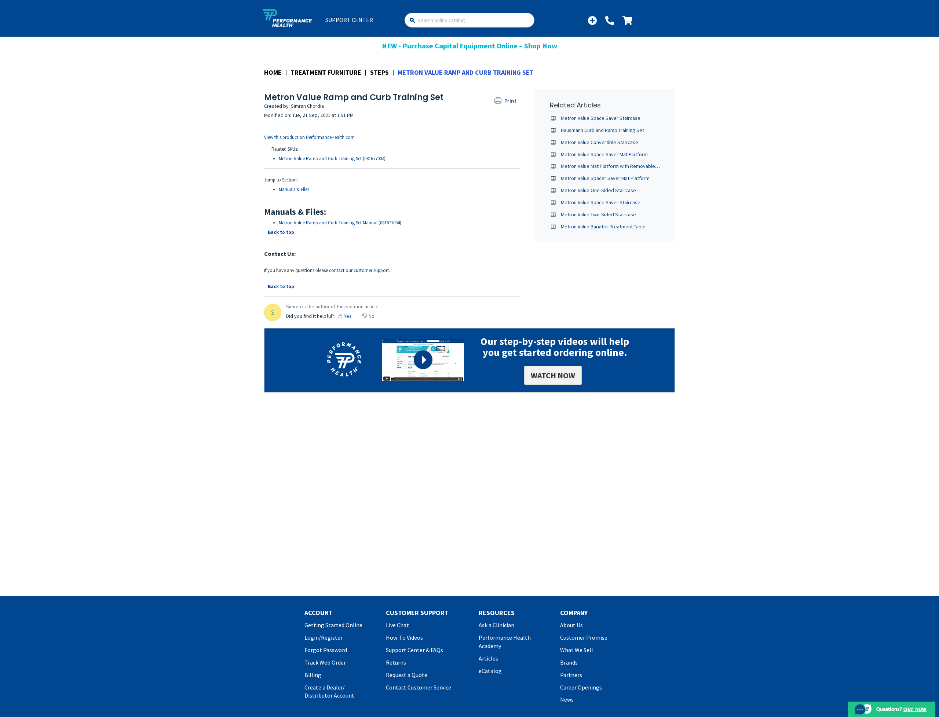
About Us (571, 625)
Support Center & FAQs (414, 650)
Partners (571, 675)
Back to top (281, 232)
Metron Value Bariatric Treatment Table (603, 226)
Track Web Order (325, 662)
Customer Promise (583, 637)
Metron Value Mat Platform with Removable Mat (612, 166)
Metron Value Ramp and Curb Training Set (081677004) (332, 158)
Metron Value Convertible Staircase (599, 142)
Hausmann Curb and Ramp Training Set (602, 130)
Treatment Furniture (326, 72)
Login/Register (323, 637)
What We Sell (576, 650)
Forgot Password (325, 650)
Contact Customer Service (418, 687)
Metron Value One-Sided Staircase (598, 190)
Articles (488, 658)
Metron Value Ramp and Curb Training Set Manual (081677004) (340, 223)
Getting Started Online (333, 625)
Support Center (349, 19)
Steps (379, 72)
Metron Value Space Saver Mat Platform (604, 154)
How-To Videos (404, 637)
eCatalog (490, 670)
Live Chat (397, 625)
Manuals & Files (294, 189)
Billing (312, 675)
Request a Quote (406, 675)
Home (273, 72)
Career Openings (581, 687)
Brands (569, 662)
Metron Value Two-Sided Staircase (598, 214)
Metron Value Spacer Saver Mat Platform (605, 178)
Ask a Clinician (496, 625)
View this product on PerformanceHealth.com (309, 137)
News (567, 699)
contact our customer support (359, 270)
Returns (396, 662)
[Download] (456, 268)
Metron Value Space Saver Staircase (600, 118)
